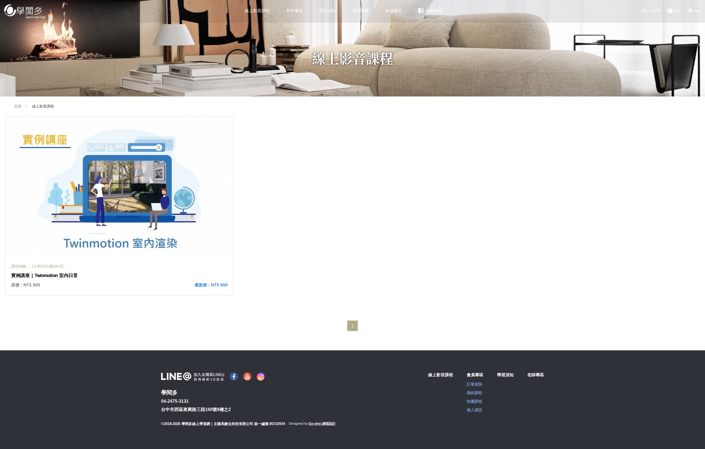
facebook (234, 376)
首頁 (17, 106)
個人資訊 (474, 410)
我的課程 (474, 393)
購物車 (677, 11)
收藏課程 (474, 401)
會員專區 (393, 10)
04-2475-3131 (175, 401)
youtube (247, 376)
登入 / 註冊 (651, 10)
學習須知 (327, 10)
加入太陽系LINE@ (192, 376)
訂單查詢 (474, 384)
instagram (261, 376)
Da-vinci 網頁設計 (322, 424)
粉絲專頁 (434, 10)
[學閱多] (24, 11)
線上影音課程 (257, 10)
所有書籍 (294, 10)
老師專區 (535, 374)
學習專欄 (360, 10)
